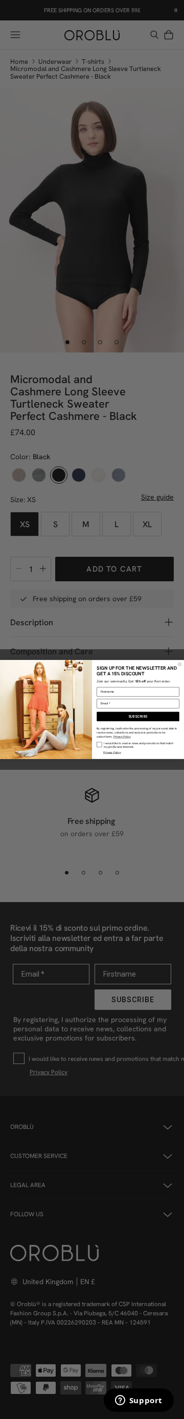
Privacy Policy (122, 737)
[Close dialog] (179, 664)
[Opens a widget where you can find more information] (138, 1401)
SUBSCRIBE (138, 716)
